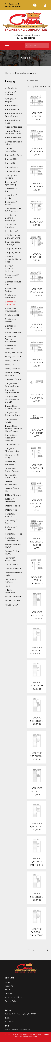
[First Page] (28, 950)
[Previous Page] (33, 950)
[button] (44, 5)
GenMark (33, 1036)
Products (9, 986)
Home (7, 982)
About (7, 990)
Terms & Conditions (13, 997)
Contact (8, 993)
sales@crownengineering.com (26, 35)
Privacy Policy (11, 1001)
